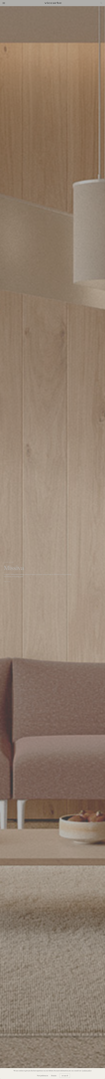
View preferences (42, 1076)
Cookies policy (86, 1071)
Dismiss (53, 1076)
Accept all (65, 1076)
